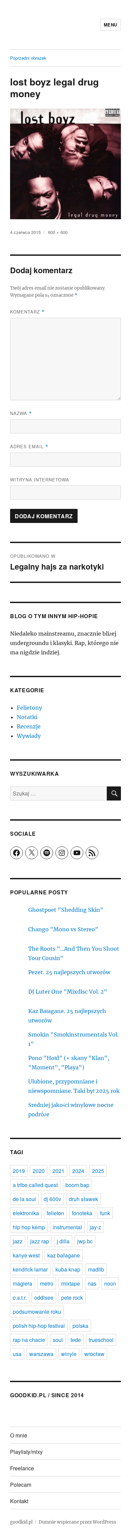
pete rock (72, 1297)
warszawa (41, 1354)
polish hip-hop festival (39, 1326)
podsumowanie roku (37, 1311)
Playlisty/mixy (26, 1452)
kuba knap (67, 1269)
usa (17, 1354)
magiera (22, 1283)
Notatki (27, 717)
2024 (78, 1171)
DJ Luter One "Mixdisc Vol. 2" (67, 991)
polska (80, 1326)
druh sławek (83, 1199)
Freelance (22, 1468)
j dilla (63, 1241)
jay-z (95, 1227)
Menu (110, 24)
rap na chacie (29, 1340)
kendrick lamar (30, 1269)
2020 (39, 1171)
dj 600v (52, 1199)
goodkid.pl (21, 1522)
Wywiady (29, 735)
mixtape (70, 1283)
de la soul (24, 1199)
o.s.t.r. (20, 1297)
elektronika (26, 1213)
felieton (55, 1213)
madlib (96, 1269)
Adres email (29, 446)
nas (92, 1283)
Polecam (20, 1484)
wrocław (94, 1354)
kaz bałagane (63, 1255)
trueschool (101, 1340)
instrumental (67, 1227)
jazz (18, 1241)
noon (110, 1283)
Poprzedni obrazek (28, 58)
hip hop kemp (29, 1227)
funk (105, 1213)
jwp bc (85, 1241)
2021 (58, 1171)
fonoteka (82, 1213)
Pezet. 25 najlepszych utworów (69, 972)
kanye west (26, 1255)
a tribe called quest (35, 1185)
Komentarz (27, 311)
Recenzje (29, 726)
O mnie (18, 1435)
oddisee (43, 1297)
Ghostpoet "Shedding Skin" (65, 909)
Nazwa (21, 413)
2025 (98, 1171)
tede (76, 1340)
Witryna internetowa (39, 479)
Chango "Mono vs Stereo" (63, 929)
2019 (19, 1171)
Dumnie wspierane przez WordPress (77, 1522)
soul (58, 1340)
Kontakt (19, 1501)
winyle (69, 1354)
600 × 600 (58, 232)
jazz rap (39, 1241)
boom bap (77, 1185)
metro (46, 1283)
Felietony (29, 707)
